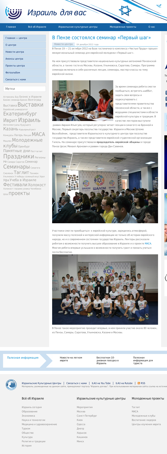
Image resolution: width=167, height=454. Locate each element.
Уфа (6, 180)
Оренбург (24, 146)
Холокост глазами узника (16, 188)
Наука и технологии (33, 420)
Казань (10, 128)
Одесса (81, 424)
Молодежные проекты (123, 26)
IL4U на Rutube (124, 383)
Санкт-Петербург (87, 415)
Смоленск (8, 173)
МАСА (38, 134)
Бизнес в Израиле (30, 96)
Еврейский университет (15, 109)
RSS (143, 383)
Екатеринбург (20, 114)
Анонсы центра (14, 58)
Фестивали (15, 184)
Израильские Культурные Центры (41, 383)
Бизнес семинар (11, 100)
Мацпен (7, 141)
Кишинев (82, 437)
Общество (28, 432)
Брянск (23, 100)
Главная (11, 26)
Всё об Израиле (37, 26)
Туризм (26, 428)
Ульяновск (8, 176)
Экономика (28, 415)
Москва (81, 411)
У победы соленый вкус (27, 176)
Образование (29, 411)
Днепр (80, 428)
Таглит (21, 172)
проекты (19, 193)
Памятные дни (16, 151)
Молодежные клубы (143, 415)
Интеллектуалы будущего (17, 125)
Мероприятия (85, 407)
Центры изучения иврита (146, 424)
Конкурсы (8, 135)
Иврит (10, 120)
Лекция (27, 135)
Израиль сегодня (32, 407)
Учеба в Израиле (23, 180)
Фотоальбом (12, 72)
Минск (80, 441)
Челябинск (35, 188)
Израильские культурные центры (78, 26)
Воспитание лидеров (144, 420)
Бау (17, 97)
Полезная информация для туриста (143, 360)
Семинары (16, 166)
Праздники (18, 156)
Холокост (37, 185)
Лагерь (18, 135)
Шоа (5, 194)
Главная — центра (16, 38)
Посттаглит (37, 151)
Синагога (35, 168)
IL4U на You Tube (101, 383)
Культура (27, 437)
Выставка (10, 105)
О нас (151, 26)
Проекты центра (15, 65)
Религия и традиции (33, 441)
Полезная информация (22, 357)
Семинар (31, 161)
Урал (42, 176)
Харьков (81, 432)
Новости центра (14, 51)
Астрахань (8, 97)
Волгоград (34, 99)
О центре (10, 45)
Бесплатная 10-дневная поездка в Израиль (108, 360)
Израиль (29, 120)
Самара (11, 162)
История (27, 445)
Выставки (30, 104)
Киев (79, 420)
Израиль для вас (43, 11)
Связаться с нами (15, 79)
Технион (34, 173)
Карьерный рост (27, 129)
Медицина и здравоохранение (39, 424)
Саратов (20, 162)
